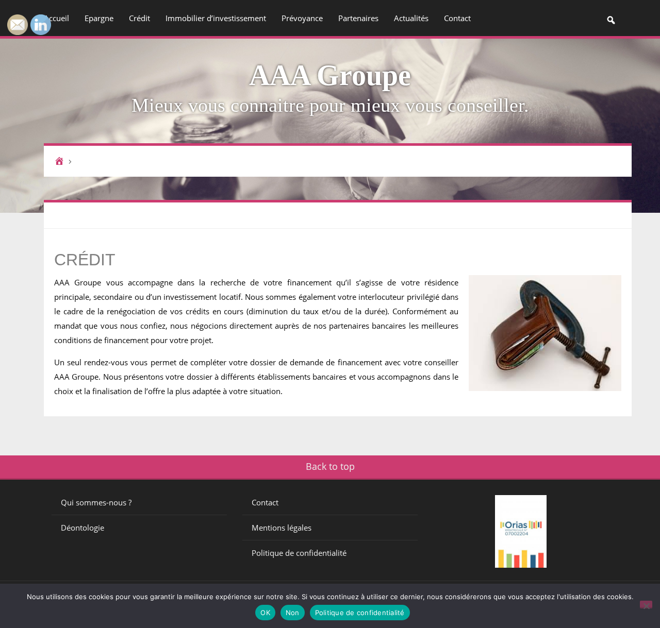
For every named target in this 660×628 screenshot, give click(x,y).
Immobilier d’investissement (216, 18)
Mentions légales (281, 527)
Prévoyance (302, 18)
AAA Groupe (330, 75)
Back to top (330, 466)
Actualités (411, 18)
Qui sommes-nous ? (96, 502)
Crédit (139, 18)
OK (265, 612)
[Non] (646, 604)
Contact (457, 18)
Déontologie (82, 527)
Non (293, 612)
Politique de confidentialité (299, 553)
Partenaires (358, 18)
